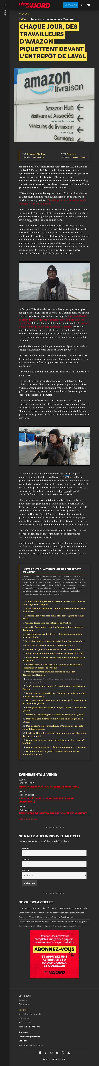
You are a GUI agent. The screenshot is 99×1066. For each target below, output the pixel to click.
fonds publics (66, 491)
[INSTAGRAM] (63, 1052)
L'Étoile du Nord (58, 1059)
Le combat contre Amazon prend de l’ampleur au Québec (54, 641)
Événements (24, 1004)
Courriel (26, 859)
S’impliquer (24, 1018)
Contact (23, 1040)
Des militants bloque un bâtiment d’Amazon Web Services (56, 747)
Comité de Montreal (36, 154)
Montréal (48, 480)
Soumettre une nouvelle (30, 1014)
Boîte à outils (25, 995)
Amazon (23, 166)
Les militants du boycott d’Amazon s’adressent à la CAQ (54, 653)
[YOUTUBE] (57, 1052)
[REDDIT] (51, 1052)
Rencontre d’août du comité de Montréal (49, 786)
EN (88, 5)
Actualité (71, 154)
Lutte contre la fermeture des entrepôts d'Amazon (51, 570)
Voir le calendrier (28, 818)
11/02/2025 (38, 157)
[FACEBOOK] (40, 1052)
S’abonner (23, 1009)
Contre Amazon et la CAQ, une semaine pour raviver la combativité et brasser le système (52, 666)
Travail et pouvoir (78, 157)
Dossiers (23, 1000)
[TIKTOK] (46, 1052)
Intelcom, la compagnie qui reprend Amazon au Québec (55, 714)
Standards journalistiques (31, 1045)
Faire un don (25, 1022)
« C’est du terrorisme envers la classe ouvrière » (50, 645)
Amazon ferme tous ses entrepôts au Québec (48, 622)
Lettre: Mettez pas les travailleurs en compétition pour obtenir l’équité (51, 912)
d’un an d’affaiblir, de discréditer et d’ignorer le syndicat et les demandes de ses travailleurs (53, 320)
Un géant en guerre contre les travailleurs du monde (52, 649)
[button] (5, 533)
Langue (25, 870)
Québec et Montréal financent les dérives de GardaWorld (46, 917)
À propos (23, 1032)
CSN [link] (67, 473)
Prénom (26, 848)
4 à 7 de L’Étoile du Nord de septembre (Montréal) (46, 799)
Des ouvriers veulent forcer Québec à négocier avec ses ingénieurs (50, 926)
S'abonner (70, 5)
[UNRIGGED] (68, 1052)
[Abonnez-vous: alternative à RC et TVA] (54, 954)
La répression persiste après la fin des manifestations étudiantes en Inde (53, 908)
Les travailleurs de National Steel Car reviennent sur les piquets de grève (53, 921)
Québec (23, 19)
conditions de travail (46, 239)
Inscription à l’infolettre (29, 1026)
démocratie (33, 219)
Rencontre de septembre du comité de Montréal (54, 813)
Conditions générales (29, 1036)
